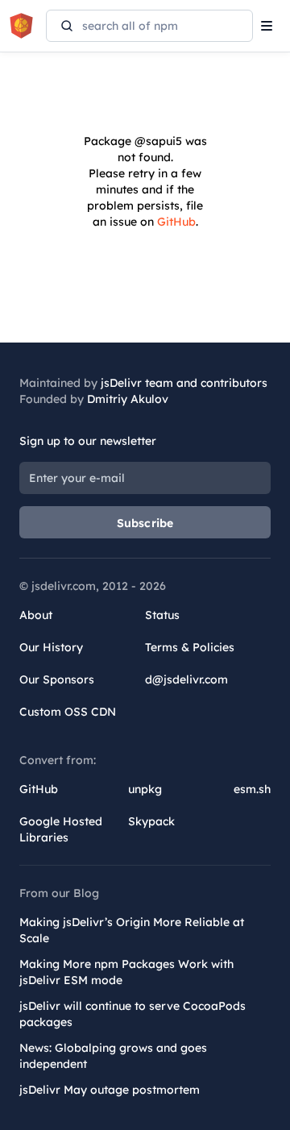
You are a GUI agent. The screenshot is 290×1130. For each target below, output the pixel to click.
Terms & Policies (189, 647)
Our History (51, 647)
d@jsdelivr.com (186, 679)
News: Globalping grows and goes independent (113, 1056)
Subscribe (145, 523)
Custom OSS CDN (67, 711)
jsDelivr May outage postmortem (109, 1089)
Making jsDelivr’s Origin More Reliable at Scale (131, 930)
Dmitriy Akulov (127, 399)
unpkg (145, 789)
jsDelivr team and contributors (184, 383)
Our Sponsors (56, 679)
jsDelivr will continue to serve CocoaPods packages (132, 1014)
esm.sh (252, 789)
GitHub (176, 221)
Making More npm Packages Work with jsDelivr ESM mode (126, 972)
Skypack (151, 821)
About (35, 615)
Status (162, 615)
